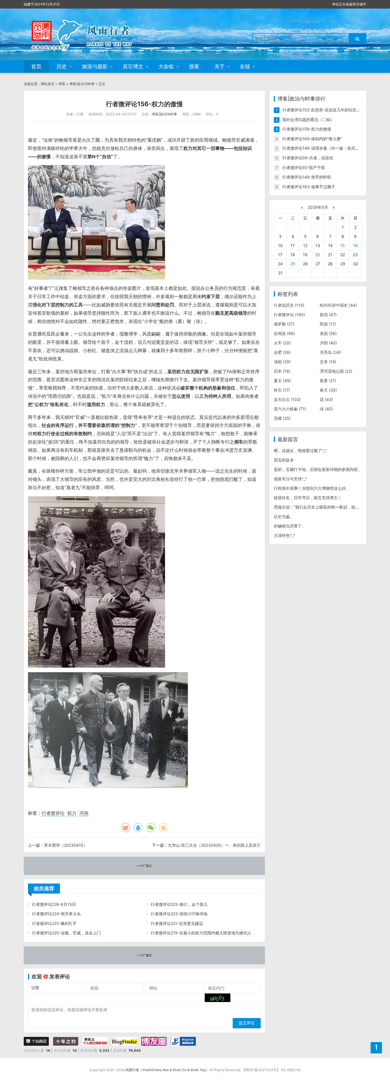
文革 (328, 361)
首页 (36, 66)
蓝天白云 (287, 399)
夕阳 (328, 342)
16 (355, 245)
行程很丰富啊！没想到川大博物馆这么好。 (312, 488)
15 (342, 245)
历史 (62, 66)
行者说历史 (289, 305)
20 (317, 254)
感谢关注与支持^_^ (290, 478)
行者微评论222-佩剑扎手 (54, 923)
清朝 (282, 361)
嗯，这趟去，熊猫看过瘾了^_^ (300, 450)
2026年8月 (318, 207)
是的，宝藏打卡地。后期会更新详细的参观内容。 (318, 469)
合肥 (282, 352)
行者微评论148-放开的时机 (306, 176)
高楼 (282, 418)
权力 (72, 813)
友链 (245, 66)
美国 (328, 333)
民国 (328, 324)
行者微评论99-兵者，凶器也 (307, 157)
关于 (219, 66)
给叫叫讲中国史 (338, 305)
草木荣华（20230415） (65, 845)
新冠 (328, 314)
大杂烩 (166, 66)
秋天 (282, 390)
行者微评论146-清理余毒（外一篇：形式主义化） (326, 148)
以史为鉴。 (284, 516)
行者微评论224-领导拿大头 (56, 913)
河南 (84, 813)
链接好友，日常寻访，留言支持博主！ (308, 497)
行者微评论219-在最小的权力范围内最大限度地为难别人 (201, 932)
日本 (282, 371)
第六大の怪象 (290, 408)
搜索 (194, 66)
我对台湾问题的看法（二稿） (308, 119)
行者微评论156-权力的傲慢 (306, 129)
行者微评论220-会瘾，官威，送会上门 (66, 932)
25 (292, 263)
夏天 (282, 380)
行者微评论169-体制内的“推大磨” (312, 138)
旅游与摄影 (95, 66)
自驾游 (284, 333)
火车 (282, 342)
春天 (328, 390)
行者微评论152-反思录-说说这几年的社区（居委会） (329, 109)
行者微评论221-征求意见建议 (177, 923)
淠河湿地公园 (336, 371)
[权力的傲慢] (96, 222)
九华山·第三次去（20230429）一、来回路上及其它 (214, 845)
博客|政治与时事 (82, 84)
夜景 (328, 380)
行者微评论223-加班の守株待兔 (179, 913)
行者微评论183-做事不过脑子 (308, 186)
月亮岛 (330, 352)
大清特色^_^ (284, 535)
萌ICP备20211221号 (261, 1070)
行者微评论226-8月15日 (54, 904)
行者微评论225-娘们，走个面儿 (179, 904)
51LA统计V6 (290, 1070)
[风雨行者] (89, 34)
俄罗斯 (284, 324)
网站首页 (48, 84)
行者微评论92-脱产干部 (303, 167)
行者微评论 (53, 813)
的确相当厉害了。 (290, 525)
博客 (62, 84)
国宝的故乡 (284, 459)
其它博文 (133, 66)
